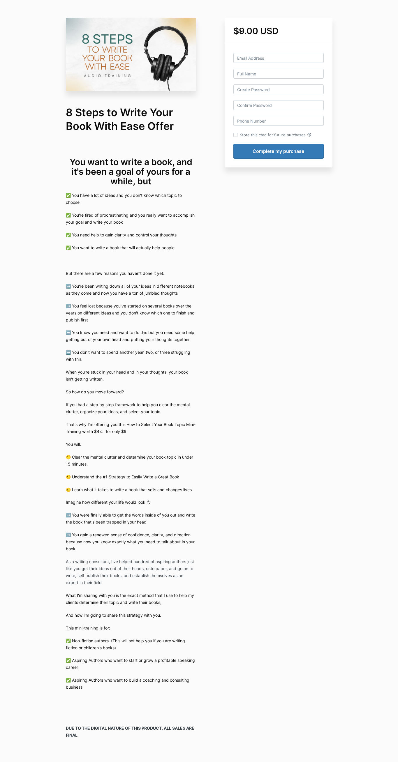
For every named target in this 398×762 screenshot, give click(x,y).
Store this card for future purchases (275, 134)
